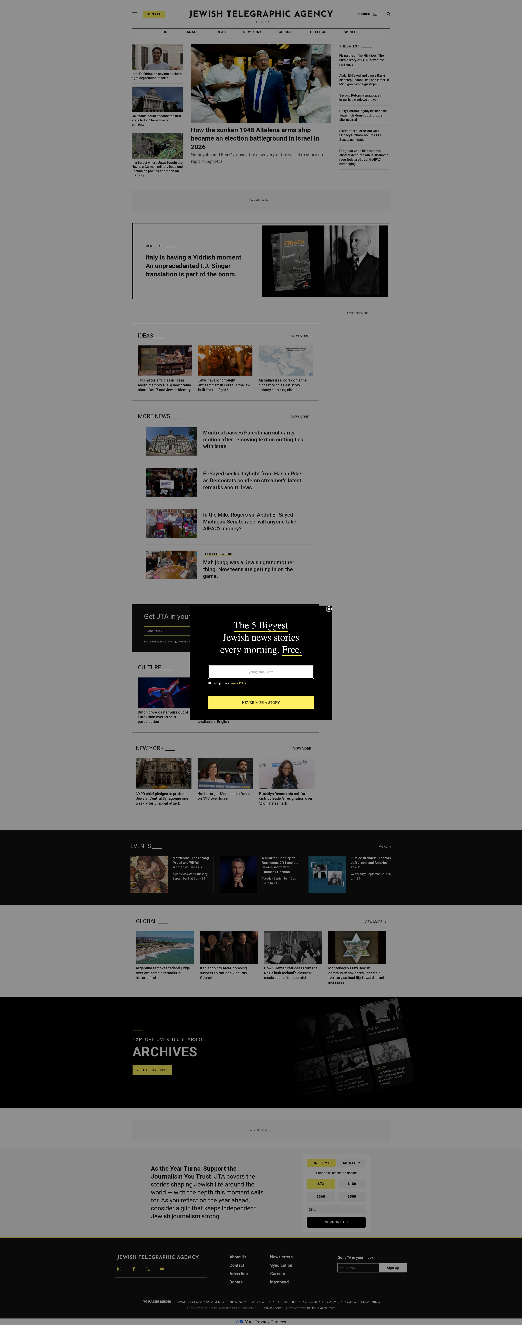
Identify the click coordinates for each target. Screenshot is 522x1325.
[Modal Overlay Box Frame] (261, 663)
